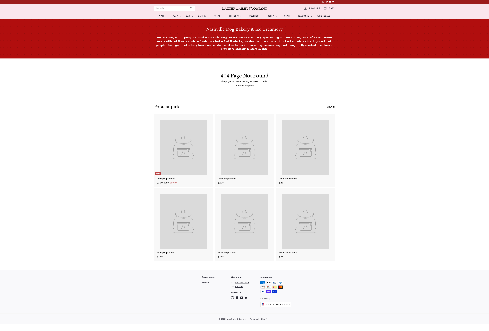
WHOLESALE (323, 16)
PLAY (176, 16)
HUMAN (286, 16)
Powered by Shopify (259, 319)
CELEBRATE (235, 16)
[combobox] (174, 8)
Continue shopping (244, 85)
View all (331, 106)
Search (205, 282)
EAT (188, 16)
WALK (162, 16)
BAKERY (202, 16)
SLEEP (271, 16)
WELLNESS (255, 16)
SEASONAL (304, 16)
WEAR (218, 16)
